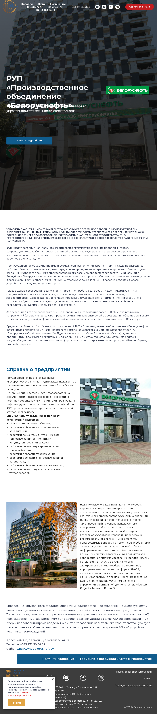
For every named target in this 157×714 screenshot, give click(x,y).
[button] (139, 7)
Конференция (45, 9)
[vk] (117, 7)
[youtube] (97, 7)
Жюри (41, 4)
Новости (27, 4)
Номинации (58, 4)
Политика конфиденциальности (134, 671)
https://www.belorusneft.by (34, 648)
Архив (147, 678)
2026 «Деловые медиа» (138, 707)
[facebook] (111, 7)
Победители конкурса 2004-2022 (133, 685)
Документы (55, 7)
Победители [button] (34, 7)
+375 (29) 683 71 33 (81, 7)
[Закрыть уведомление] (52, 679)
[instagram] (104, 7)
